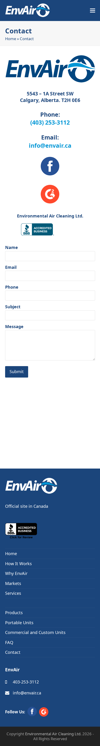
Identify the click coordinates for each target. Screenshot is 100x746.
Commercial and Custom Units (35, 632)
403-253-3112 (26, 682)
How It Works (18, 563)
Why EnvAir (16, 573)
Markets (13, 583)
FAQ (9, 642)
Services (13, 593)
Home (10, 38)
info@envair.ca (50, 145)
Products (14, 612)
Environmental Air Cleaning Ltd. (53, 733)
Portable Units (19, 622)
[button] (92, 11)
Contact (12, 652)
